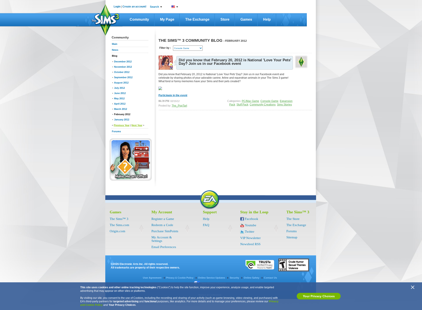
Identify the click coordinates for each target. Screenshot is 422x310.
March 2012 (120, 109)
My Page (167, 19)
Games (246, 19)
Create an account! (134, 6)
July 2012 (119, 88)
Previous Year (121, 125)
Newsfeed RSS (250, 244)
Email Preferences (163, 247)
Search (154, 6)
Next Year (136, 125)
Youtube (250, 225)
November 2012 (123, 66)
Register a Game (162, 219)
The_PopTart (179, 105)
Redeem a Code (162, 225)
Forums (291, 231)
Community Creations (263, 104)
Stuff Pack (242, 104)
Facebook (251, 219)
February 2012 (122, 114)
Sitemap (291, 237)
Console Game (269, 101)
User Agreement (152, 277)
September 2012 (123, 77)
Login (117, 6)
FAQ (206, 225)
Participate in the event (172, 95)
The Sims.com (119, 225)
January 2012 (121, 119)
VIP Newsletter (250, 238)
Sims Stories (284, 104)
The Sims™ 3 (119, 219)
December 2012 (123, 61)
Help (267, 19)
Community (139, 19)
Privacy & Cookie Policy (180, 277)
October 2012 (121, 72)
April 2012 (120, 103)
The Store (293, 219)
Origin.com (117, 231)
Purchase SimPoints (164, 231)
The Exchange (197, 19)
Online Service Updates (212, 277)
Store (224, 19)
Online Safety (252, 277)
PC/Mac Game (250, 101)
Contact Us (270, 277)
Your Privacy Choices (319, 296)
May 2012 (119, 98)
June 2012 (120, 93)
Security (235, 277)
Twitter (249, 231)
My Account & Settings (161, 239)
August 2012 (121, 82)
